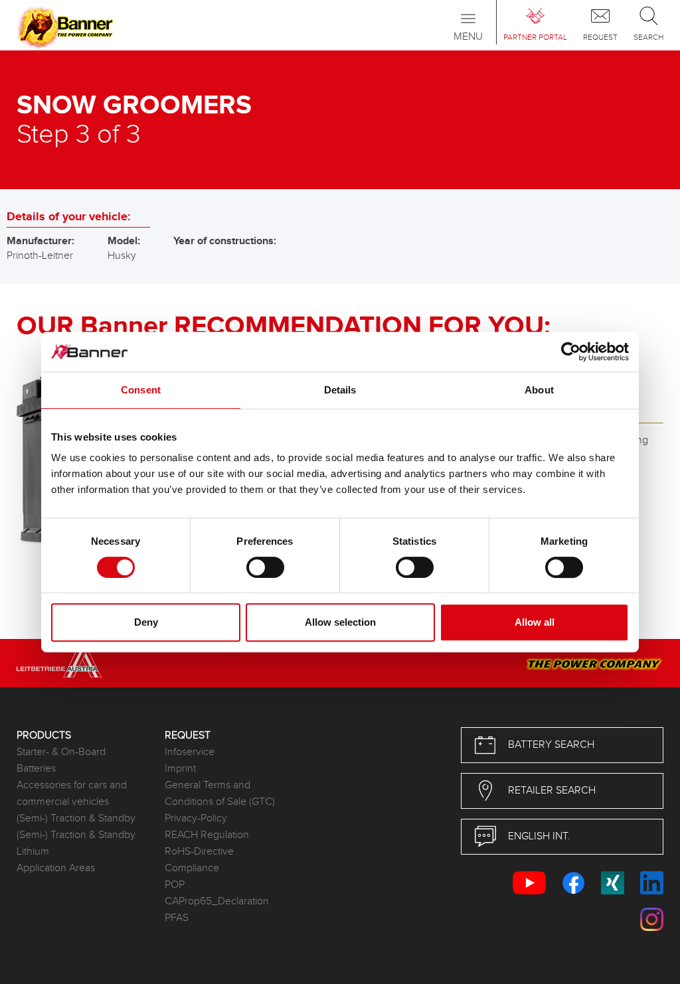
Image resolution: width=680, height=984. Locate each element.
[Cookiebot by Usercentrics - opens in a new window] (571, 352)
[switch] (265, 567)
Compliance (192, 868)
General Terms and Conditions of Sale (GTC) (220, 793)
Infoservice (189, 752)
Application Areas (56, 868)
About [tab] (539, 389)
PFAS (177, 918)
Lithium (33, 851)
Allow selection (340, 622)
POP (175, 885)
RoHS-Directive (199, 851)
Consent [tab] (141, 389)
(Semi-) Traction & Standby (76, 818)
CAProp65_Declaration (217, 901)
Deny (146, 622)
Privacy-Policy (196, 818)
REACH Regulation (207, 835)
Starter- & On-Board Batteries (61, 760)
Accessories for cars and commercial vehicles (72, 793)
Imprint (180, 768)
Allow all (534, 622)
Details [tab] (340, 389)
